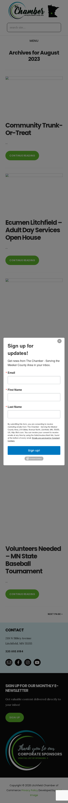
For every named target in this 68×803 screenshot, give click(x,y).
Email (11, 372)
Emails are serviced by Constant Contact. (34, 439)
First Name (15, 389)
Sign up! (34, 450)
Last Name (15, 406)
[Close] (59, 341)
